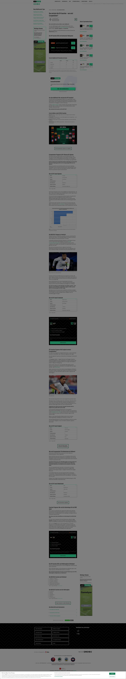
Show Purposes (112, 676)
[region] (63, 675)
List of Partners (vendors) (58, 676)
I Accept (112, 673)
